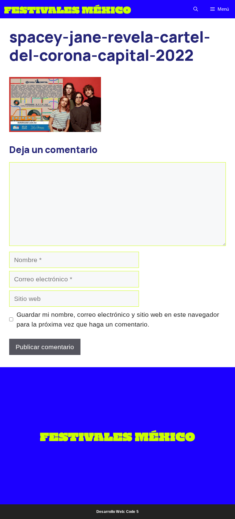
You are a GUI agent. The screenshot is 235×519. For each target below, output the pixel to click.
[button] (195, 9)
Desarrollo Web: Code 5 (117, 512)
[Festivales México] (67, 9)
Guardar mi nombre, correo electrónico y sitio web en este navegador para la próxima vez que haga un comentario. (118, 319)
